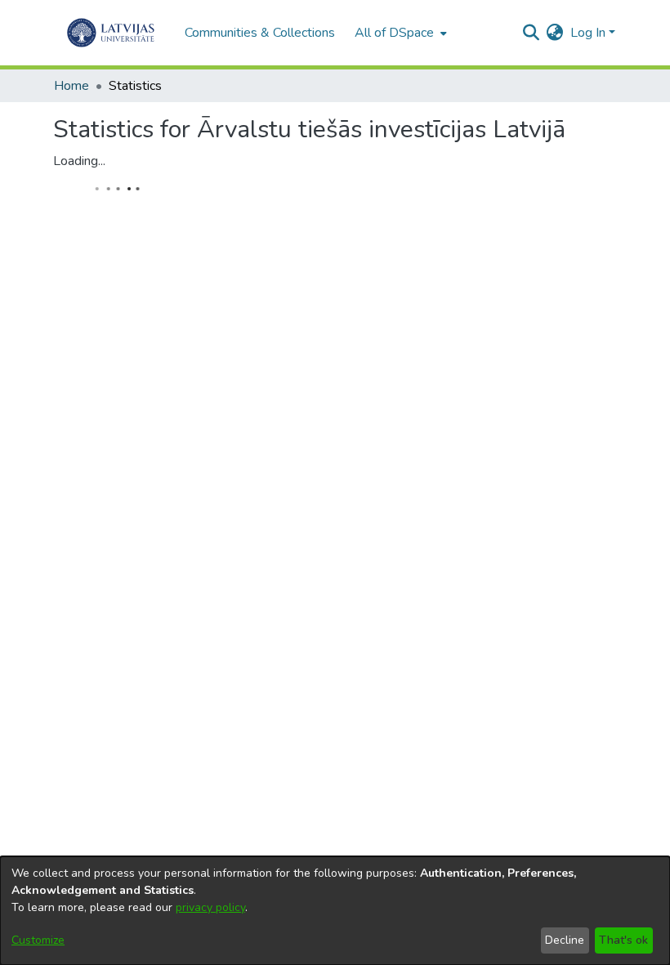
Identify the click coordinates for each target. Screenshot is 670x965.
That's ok (623, 940)
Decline (564, 940)
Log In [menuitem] (587, 33)
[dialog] (335, 910)
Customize (38, 940)
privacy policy (210, 907)
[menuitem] (399, 32)
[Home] (110, 32)
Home (71, 86)
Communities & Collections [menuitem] (260, 33)
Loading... (79, 161)
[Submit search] (531, 32)
